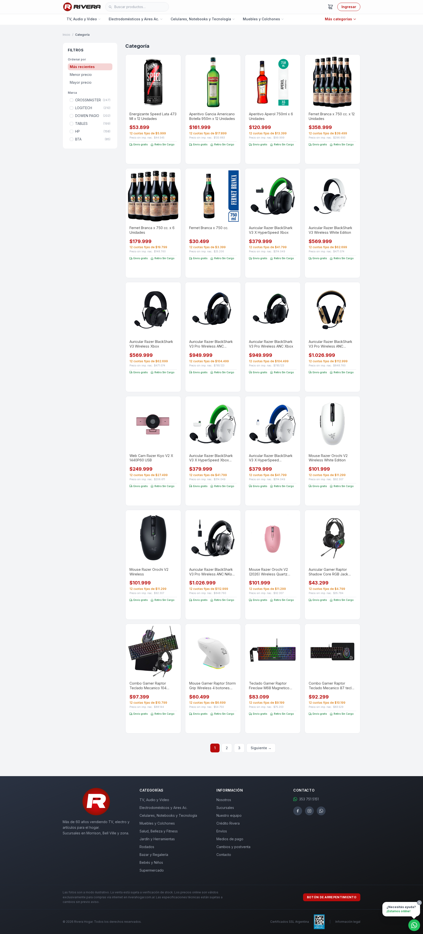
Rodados (147, 847)
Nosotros (223, 800)
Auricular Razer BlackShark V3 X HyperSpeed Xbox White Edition (211, 458)
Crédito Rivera (228, 823)
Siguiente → (261, 748)
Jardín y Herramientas (157, 839)
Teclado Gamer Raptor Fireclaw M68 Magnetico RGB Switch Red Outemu (269, 685)
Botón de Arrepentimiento (331, 897)
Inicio (66, 34)
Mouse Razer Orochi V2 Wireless (148, 571)
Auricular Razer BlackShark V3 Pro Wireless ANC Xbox (271, 343)
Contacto (223, 854)
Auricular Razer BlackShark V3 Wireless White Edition (330, 230)
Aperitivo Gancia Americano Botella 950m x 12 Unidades (212, 116)
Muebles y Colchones (261, 19)
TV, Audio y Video (82, 19)
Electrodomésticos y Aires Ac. (134, 19)
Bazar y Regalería (154, 854)
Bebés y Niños (151, 862)
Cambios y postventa (233, 847)
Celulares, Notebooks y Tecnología (201, 19)
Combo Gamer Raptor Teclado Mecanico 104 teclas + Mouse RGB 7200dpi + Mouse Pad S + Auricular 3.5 (150, 685)
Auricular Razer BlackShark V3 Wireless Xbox (151, 343)
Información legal (347, 921)
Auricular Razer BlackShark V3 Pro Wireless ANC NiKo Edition (211, 571)
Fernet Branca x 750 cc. (208, 228)
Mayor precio (81, 82)
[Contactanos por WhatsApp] (414, 925)
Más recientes (82, 67)
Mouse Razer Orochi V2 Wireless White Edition (328, 458)
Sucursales (225, 808)
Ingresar (348, 7)
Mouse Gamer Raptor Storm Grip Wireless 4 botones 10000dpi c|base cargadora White (212, 685)
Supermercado (152, 870)
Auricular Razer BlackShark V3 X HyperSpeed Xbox (271, 230)
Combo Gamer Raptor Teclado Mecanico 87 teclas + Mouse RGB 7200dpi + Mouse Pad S (332, 685)
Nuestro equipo (229, 815)
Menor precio (81, 74)
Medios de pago (229, 839)
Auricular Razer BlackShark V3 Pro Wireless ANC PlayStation (211, 344)
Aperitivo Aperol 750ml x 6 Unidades (271, 116)
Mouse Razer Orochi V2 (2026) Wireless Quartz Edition (268, 571)
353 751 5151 (309, 799)
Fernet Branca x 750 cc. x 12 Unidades (332, 116)
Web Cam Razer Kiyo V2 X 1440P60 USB (151, 458)
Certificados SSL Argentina (289, 921)
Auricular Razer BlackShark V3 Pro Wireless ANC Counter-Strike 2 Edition (330, 344)
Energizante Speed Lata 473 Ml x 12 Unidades (152, 116)
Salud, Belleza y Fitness (159, 831)
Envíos (221, 831)
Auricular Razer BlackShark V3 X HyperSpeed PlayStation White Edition (271, 458)
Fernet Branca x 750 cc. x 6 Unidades (152, 230)
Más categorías (338, 19)
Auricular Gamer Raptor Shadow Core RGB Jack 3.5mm (328, 571)
